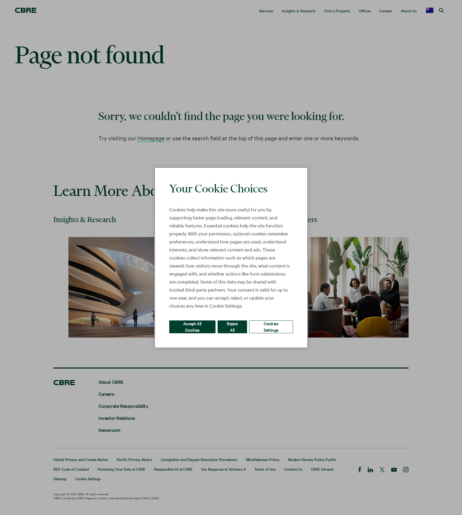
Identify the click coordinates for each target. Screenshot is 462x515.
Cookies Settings (271, 326)
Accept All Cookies (192, 326)
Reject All (232, 326)
